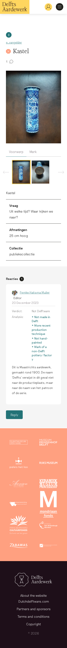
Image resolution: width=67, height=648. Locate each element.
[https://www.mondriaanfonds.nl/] (48, 505)
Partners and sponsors (34, 609)
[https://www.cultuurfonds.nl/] (19, 525)
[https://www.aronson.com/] (19, 484)
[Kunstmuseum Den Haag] (19, 443)
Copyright (33, 624)
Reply (14, 415)
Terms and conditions (33, 616)
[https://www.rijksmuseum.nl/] (48, 463)
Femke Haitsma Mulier (35, 292)
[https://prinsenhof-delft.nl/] (48, 443)
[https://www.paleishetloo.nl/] (19, 463)
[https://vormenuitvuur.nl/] (48, 546)
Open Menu (59, 7)
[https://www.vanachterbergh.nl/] (48, 525)
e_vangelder (14, 42)
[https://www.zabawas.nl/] (19, 546)
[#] (47, 7)
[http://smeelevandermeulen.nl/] (19, 505)
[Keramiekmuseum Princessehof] (48, 484)
